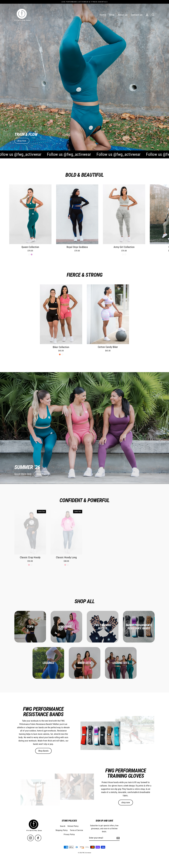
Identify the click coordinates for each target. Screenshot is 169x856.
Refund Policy (73, 826)
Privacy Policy (69, 834)
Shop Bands (43, 751)
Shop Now (21, 141)
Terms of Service (76, 830)
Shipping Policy (62, 830)
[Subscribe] (118, 838)
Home (103, 14)
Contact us (136, 14)
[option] (84, 428)
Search (62, 826)
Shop (112, 14)
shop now (125, 802)
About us (122, 14)
